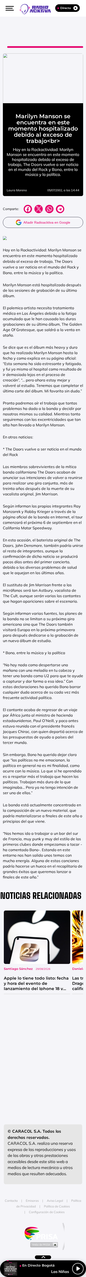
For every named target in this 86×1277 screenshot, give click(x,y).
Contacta (11, 1200)
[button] (9, 8)
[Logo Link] (38, 8)
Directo (65, 8)
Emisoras (32, 1200)
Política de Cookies (57, 1206)
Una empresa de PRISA (43, 1233)
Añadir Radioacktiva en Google (46, 222)
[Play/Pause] (78, 1268)
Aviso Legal (55, 1200)
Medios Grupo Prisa (43, 1244)
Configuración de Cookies (46, 1212)
